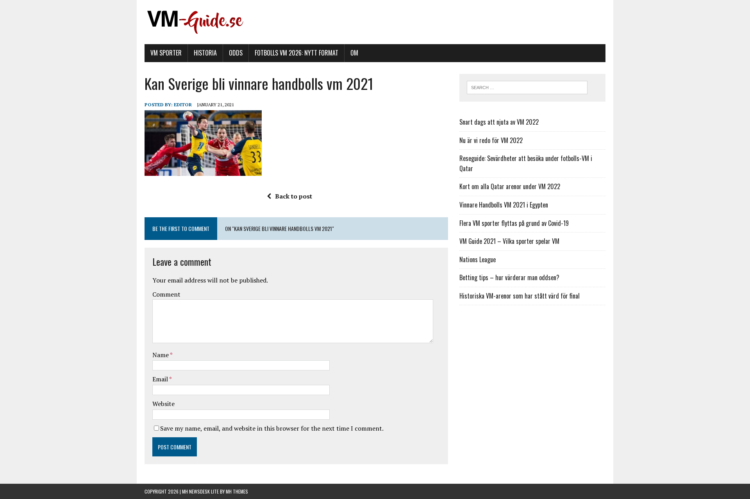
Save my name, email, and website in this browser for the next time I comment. (272, 428)
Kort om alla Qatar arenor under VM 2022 (509, 186)
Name (161, 355)
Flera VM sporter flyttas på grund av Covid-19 (514, 223)
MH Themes (237, 491)
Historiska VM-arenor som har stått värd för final (519, 295)
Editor (183, 104)
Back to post (293, 196)
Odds (236, 52)
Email (160, 379)
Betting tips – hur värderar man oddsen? (509, 277)
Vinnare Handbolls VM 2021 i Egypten (503, 204)
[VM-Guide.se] (375, 22)
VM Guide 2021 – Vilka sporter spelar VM (509, 241)
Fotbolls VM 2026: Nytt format (296, 52)
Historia (205, 52)
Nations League (477, 259)
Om (354, 52)
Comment (166, 294)
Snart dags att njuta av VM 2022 (499, 122)
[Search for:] (527, 86)
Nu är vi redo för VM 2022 (491, 140)
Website (163, 403)
